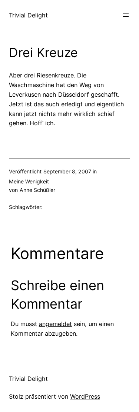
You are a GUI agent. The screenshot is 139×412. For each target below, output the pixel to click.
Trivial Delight (28, 15)
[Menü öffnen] (125, 15)
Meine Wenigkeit (29, 181)
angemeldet (55, 324)
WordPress (85, 396)
